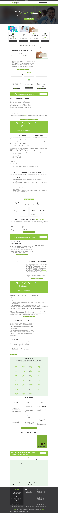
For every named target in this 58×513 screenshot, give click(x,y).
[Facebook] (14, 502)
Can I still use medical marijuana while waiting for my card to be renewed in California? (24, 482)
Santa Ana (16, 376)
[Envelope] (46, 0)
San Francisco (16, 367)
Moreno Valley (16, 389)
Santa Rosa (23, 366)
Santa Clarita (16, 393)
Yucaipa (39, 394)
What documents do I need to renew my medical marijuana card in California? (23, 480)
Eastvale (39, 380)
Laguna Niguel (39, 385)
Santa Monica (39, 367)
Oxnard (15, 388)
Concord (23, 389)
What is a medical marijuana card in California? (18, 461)
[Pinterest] (45, 0)
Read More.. (43, 509)
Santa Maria (31, 384)
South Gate (39, 363)
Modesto (16, 385)
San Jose (16, 366)
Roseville (23, 388)
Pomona (23, 376)
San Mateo (31, 388)
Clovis (30, 385)
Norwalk (31, 380)
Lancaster (23, 371)
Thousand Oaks (24, 385)
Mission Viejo (31, 394)
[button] (11, 439)
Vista (30, 390)
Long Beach (16, 371)
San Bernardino (16, 384)
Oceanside (16, 394)
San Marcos (39, 371)
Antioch (31, 375)
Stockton (16, 379)
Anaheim (16, 375)
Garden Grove (24, 363)
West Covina (31, 379)
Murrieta (31, 376)
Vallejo (23, 394)
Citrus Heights (39, 379)
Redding (39, 366)
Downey (31, 366)
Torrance (23, 380)
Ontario (23, 367)
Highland (39, 388)
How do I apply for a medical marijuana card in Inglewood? (20, 463)
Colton (38, 389)
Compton (31, 393)
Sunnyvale (23, 379)
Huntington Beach (17, 390)
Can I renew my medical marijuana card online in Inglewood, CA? (21, 478)
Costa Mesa (31, 367)
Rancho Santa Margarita (40, 390)
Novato (38, 393)
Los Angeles (16, 363)
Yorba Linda (39, 384)
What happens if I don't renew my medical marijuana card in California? (22, 484)
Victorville (23, 393)
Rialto (30, 389)
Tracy (38, 376)
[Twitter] (16, 502)
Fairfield (31, 371)
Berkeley (31, 363)
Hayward (23, 375)
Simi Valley (23, 390)
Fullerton (23, 384)
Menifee (38, 375)
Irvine (15, 380)
